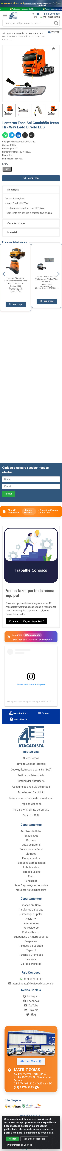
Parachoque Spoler (31, 914)
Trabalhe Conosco (31, 803)
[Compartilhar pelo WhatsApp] (5, 135)
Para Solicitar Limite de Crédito (31, 809)
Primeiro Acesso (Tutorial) (31, 763)
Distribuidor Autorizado (31, 781)
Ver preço (33, 178)
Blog (33, 1014)
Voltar (55, 32)
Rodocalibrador (31, 932)
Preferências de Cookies (19, 1145)
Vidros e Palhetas (31, 963)
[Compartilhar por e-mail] (25, 135)
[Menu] (5, 15)
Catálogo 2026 (31, 815)
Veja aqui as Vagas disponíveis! (26, 621)
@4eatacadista (32, 635)
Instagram (33, 996)
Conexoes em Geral (31, 849)
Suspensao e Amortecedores (31, 936)
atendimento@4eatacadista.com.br (33, 983)
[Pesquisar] (56, 23)
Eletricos (31, 853)
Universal (31, 959)
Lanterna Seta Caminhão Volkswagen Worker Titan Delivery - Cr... (46, 279)
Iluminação (31, 880)
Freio (31, 876)
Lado (5, 163)
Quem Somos (31, 758)
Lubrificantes (31, 867)
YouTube (33, 1005)
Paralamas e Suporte (31, 909)
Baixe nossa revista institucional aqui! (31, 798)
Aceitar (12, 1139)
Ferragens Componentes (31, 862)
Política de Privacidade (31, 775)
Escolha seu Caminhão (31, 792)
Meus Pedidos (20, 713)
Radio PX (31, 918)
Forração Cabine (31, 871)
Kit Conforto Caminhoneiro (31, 889)
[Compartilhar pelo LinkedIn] (18, 135)
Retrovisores (31, 927)
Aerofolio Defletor (31, 831)
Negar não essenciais (34, 1139)
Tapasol (31, 950)
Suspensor (31, 941)
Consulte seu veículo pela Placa (31, 786)
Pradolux (18, 159)
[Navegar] (3, 274)
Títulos (45, 713)
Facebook (33, 1001)
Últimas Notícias (28, 511)
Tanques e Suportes (31, 945)
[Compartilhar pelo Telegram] (12, 135)
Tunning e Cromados (31, 954)
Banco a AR (31, 835)
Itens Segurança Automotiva (31, 885)
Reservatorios (31, 923)
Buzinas (31, 840)
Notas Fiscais (20, 719)
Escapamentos (31, 858)
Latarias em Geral (31, 905)
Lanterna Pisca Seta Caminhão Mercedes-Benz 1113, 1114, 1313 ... (15, 280)
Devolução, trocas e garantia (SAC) (31, 769)
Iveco (11, 155)
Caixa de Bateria (31, 844)
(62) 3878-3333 (51, 17)
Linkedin (33, 1010)
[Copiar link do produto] (31, 135)
